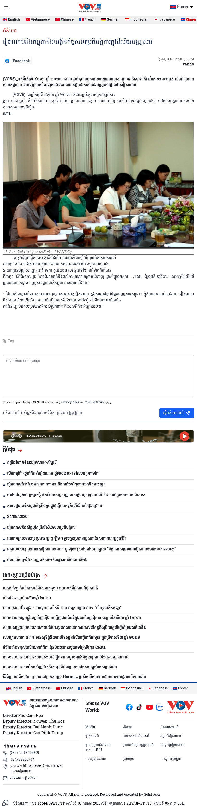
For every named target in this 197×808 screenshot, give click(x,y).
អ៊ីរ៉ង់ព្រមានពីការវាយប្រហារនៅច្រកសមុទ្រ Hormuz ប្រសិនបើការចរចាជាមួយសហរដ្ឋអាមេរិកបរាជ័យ (74, 677)
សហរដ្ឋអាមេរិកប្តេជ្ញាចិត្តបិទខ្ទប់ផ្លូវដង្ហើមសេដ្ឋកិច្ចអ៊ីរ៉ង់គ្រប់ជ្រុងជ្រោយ (54, 506)
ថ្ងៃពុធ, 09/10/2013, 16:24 (176, 59)
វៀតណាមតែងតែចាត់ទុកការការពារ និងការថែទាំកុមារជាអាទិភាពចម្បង (56, 484)
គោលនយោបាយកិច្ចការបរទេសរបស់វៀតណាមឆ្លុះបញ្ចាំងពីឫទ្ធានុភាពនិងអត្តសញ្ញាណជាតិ (65, 657)
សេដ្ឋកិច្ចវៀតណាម (171, 745)
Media (90, 727)
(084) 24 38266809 (24, 753)
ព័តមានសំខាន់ (169, 727)
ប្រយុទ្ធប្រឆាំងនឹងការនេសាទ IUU (98, 748)
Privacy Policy (71, 402)
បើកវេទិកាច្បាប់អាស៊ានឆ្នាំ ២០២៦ (27, 598)
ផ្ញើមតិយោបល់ (173, 413)
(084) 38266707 (22, 759)
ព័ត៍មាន (10, 31)
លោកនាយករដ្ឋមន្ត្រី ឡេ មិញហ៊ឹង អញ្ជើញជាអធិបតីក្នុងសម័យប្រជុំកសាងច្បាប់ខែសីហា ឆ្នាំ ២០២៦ (72, 618)
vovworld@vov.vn (24, 778)
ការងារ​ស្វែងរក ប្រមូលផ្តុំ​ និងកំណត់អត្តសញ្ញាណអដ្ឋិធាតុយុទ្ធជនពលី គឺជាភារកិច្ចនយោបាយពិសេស (76, 495)
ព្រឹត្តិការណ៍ (92, 736)
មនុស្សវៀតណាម (95, 759)
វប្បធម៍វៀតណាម (170, 736)
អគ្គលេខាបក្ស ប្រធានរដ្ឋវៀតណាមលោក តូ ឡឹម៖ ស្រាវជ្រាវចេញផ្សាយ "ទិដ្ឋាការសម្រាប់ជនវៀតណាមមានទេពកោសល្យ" (91, 549)
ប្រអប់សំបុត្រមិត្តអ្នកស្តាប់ (138, 745)
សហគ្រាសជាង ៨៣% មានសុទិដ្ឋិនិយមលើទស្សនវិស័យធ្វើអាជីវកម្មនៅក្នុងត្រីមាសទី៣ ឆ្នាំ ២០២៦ (71, 638)
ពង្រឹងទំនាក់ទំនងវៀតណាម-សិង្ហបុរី (32, 463)
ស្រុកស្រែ (128, 759)
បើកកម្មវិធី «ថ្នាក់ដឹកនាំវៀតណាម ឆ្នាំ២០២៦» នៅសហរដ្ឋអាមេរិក (52, 474)
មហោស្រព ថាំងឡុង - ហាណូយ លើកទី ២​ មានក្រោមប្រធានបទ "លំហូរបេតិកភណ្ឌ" (62, 608)
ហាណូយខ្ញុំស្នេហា (171, 759)
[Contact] (5, 803)
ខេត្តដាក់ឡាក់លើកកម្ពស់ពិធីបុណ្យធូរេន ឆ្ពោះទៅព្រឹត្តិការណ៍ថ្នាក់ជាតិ (50, 588)
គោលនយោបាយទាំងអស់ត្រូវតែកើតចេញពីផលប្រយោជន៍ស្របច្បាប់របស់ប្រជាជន (60, 667)
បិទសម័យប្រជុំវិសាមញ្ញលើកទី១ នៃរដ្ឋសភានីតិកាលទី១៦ (47, 560)
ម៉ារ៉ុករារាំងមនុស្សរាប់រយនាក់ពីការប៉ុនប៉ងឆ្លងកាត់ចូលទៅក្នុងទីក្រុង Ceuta (54, 647)
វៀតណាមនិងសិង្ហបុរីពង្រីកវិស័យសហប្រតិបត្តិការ (41, 528)
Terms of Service (94, 402)
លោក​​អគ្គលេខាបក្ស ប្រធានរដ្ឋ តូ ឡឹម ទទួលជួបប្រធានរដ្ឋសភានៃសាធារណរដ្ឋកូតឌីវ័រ (66, 538)
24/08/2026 (17, 517)
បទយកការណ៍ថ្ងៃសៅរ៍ (136, 736)
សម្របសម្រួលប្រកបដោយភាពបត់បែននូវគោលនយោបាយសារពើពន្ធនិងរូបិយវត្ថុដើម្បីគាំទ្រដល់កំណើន (74, 628)
